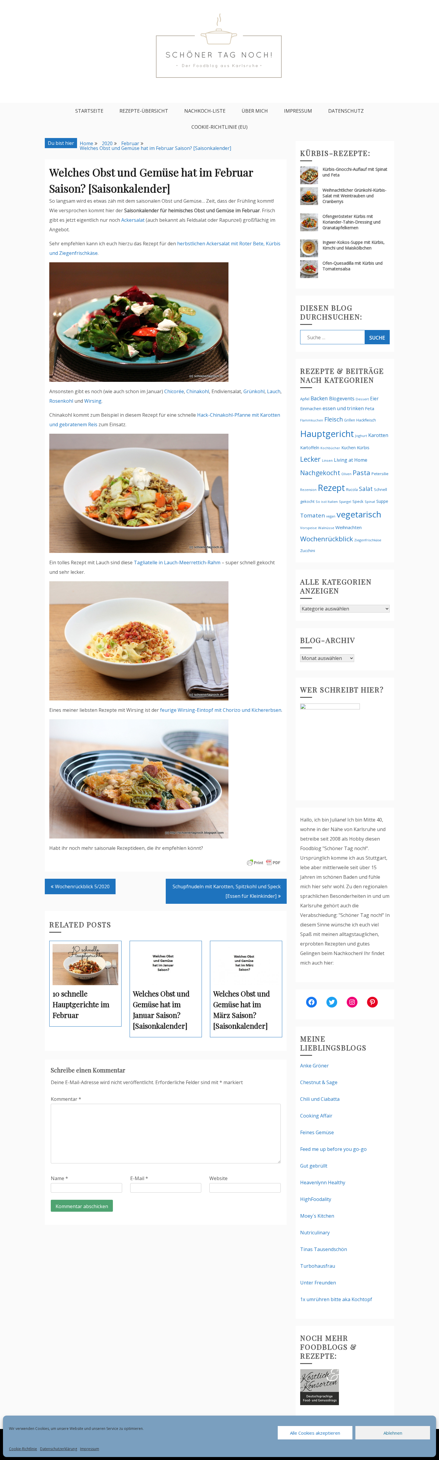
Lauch (273, 391)
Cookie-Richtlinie (23, 1448)
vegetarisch (359, 514)
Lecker (310, 459)
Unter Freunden (318, 1282)
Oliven (346, 474)
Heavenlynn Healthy (322, 1182)
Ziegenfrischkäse (367, 540)
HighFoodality (315, 1199)
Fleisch (333, 419)
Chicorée (174, 391)
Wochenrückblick (326, 538)
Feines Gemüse (317, 1132)
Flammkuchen (311, 420)
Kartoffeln (309, 447)
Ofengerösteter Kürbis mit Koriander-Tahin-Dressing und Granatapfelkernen (351, 221)
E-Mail (139, 1178)
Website (218, 1178)
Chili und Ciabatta (320, 1099)
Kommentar (66, 1099)
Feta (369, 408)
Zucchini (307, 550)
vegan (330, 516)
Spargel (345, 501)
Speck (357, 501)
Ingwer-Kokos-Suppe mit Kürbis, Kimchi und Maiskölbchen (354, 245)
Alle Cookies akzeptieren (315, 1433)
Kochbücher (330, 448)
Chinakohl (197, 391)
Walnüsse (326, 528)
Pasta (361, 472)
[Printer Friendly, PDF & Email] (263, 862)
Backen (319, 398)
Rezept (331, 487)
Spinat (370, 501)
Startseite (89, 111)
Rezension (308, 489)
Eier (374, 398)
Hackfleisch (366, 420)
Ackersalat (133, 220)
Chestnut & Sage (318, 1082)
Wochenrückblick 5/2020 (82, 886)
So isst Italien (327, 501)
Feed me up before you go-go (333, 1149)
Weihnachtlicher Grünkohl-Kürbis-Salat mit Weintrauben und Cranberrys (354, 195)
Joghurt (361, 435)
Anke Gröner (314, 1065)
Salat (366, 489)
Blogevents (341, 398)
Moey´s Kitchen (317, 1216)
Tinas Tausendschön (323, 1249)
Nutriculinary (315, 1232)
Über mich (255, 111)
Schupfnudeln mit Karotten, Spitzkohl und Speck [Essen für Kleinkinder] (227, 891)
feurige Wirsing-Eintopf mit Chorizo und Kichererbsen (220, 710)
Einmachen (310, 408)
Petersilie (380, 473)
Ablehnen (392, 1433)
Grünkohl (254, 391)
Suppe (382, 501)
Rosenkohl (61, 401)
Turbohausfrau (317, 1266)
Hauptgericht (327, 434)
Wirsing (93, 401)
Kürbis (363, 447)
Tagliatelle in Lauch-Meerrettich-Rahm (177, 562)
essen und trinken (343, 408)
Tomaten (312, 515)
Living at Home (350, 460)
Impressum (89, 1448)
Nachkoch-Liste (204, 111)
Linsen (327, 460)
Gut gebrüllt (313, 1166)
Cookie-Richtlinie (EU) (219, 127)
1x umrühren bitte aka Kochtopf (336, 1299)
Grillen (349, 420)
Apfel (304, 399)
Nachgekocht (320, 472)
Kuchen (348, 447)
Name (59, 1178)
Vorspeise (308, 528)
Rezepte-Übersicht (143, 111)
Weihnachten (348, 527)
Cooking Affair (316, 1115)
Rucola (352, 489)
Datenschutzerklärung (58, 1448)
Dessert (362, 399)
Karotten (378, 435)
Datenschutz (346, 111)
